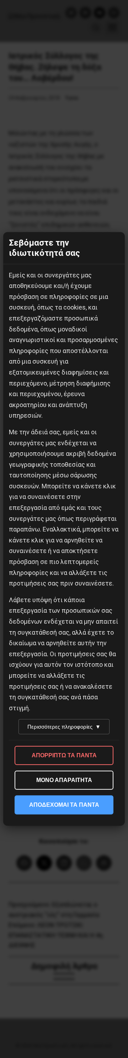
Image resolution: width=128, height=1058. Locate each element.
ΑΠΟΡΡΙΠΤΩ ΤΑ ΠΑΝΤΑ (64, 755)
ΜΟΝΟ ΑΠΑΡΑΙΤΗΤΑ (64, 780)
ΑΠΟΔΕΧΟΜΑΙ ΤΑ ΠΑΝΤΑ (64, 805)
